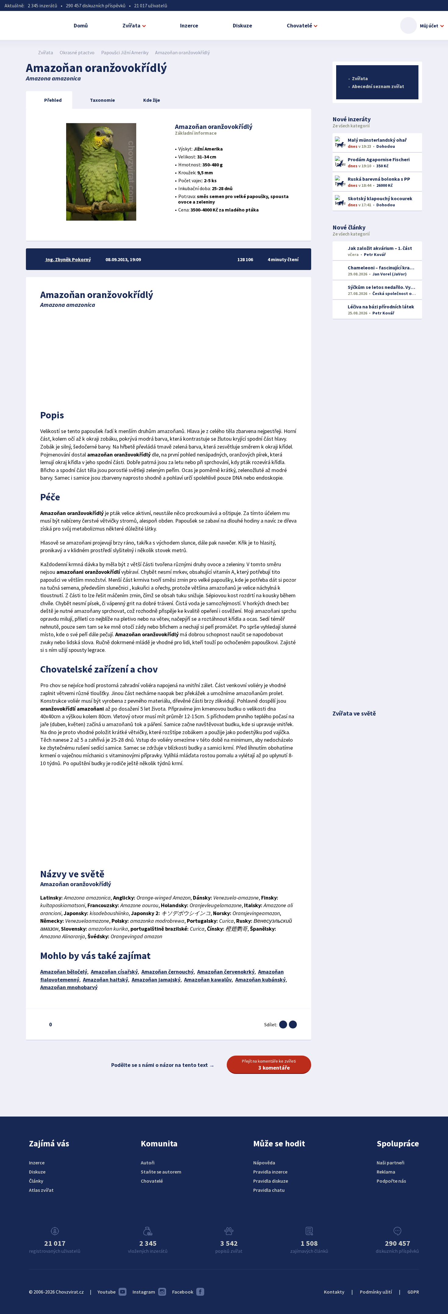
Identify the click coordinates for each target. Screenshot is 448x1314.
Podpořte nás (391, 1181)
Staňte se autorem (161, 1172)
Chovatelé (299, 25)
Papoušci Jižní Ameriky (124, 52)
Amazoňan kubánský (260, 979)
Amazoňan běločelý (63, 971)
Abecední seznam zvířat (378, 86)
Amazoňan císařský (114, 971)
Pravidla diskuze (270, 1181)
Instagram (144, 1292)
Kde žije (151, 100)
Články (36, 1181)
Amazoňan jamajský (156, 979)
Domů (81, 25)
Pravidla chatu (269, 1190)
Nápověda (264, 1163)
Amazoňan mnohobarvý (69, 987)
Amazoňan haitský (105, 979)
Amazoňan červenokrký (225, 971)
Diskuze (242, 25)
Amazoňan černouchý (167, 971)
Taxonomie (102, 100)
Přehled (53, 100)
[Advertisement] (168, 357)
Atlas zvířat (41, 1190)
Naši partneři (390, 1163)
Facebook (182, 1292)
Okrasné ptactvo (77, 52)
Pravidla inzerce (270, 1172)
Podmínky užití (376, 1292)
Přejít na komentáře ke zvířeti (269, 1064)
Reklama (386, 1172)
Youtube (107, 1292)
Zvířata (131, 25)
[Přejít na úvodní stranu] (29, 52)
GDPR (413, 1292)
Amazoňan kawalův (208, 979)
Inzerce (189, 25)
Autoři (148, 1163)
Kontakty (334, 1292)
